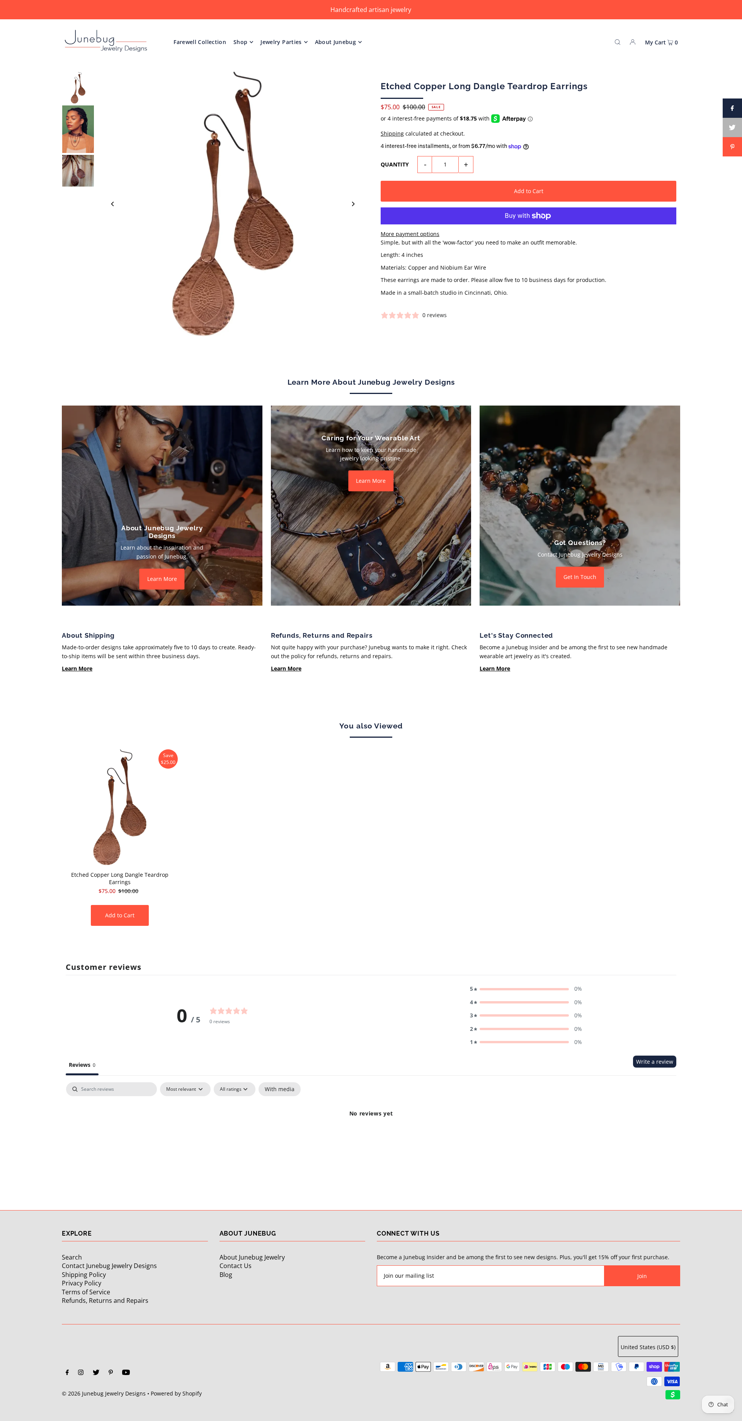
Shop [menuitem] (240, 42)
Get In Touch (579, 577)
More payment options (410, 234)
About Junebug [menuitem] (335, 42)
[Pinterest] (111, 1373)
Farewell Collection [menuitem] (200, 42)
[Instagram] (80, 1373)
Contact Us (236, 1265)
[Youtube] (126, 1373)
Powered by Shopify (176, 1393)
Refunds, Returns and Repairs (105, 1300)
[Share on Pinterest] (732, 146)
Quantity (395, 164)
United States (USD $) (648, 1347)
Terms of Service (86, 1292)
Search (72, 1257)
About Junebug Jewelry (252, 1257)
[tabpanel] (371, 1139)
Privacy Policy (81, 1283)
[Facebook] (67, 1373)
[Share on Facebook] (732, 108)
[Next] (352, 203)
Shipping (392, 133)
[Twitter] (96, 1373)
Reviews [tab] (82, 1064)
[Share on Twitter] (732, 127)
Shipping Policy (84, 1274)
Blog (226, 1274)
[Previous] (112, 203)
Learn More (162, 578)
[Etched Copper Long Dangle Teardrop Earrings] (120, 807)
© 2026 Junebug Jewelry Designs (104, 1393)
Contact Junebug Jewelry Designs (109, 1265)
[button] (526, 989)
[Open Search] (618, 42)
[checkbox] (280, 1089)
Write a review (654, 1061)
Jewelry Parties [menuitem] (280, 42)
